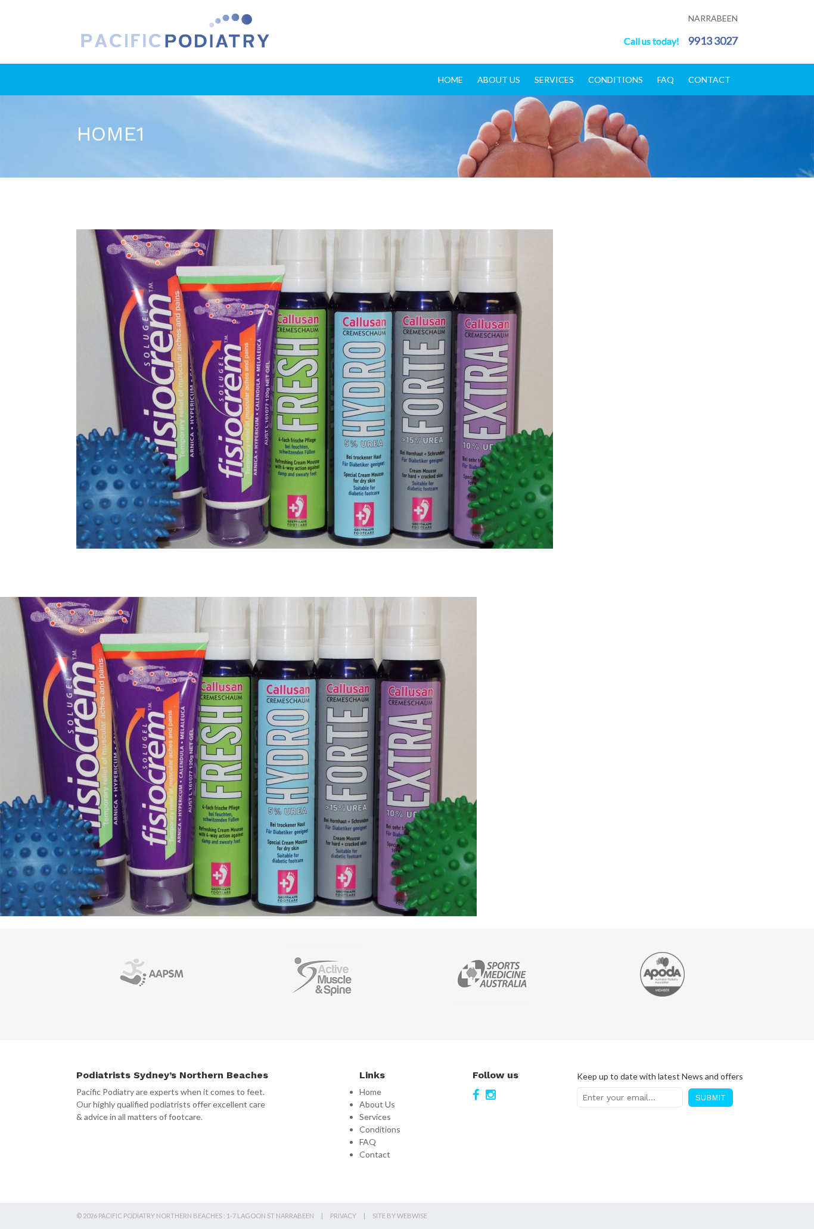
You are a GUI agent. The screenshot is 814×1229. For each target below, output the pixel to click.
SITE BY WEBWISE (399, 1215)
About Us (498, 79)
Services (554, 79)
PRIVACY (343, 1215)
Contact (709, 79)
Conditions (615, 79)
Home (450, 79)
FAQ (665, 79)
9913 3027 (713, 40)
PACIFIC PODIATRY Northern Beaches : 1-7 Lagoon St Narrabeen (206, 1215)
